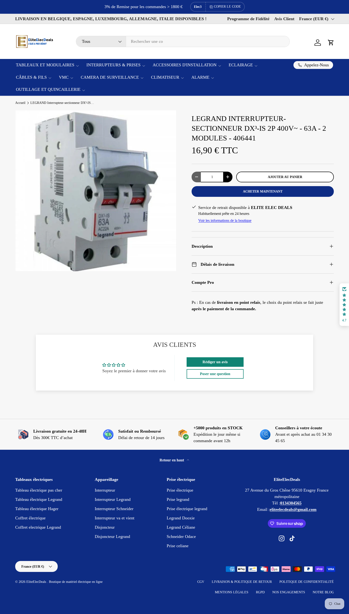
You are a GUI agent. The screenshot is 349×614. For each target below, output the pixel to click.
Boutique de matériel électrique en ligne (76, 582)
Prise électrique (180, 490)
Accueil (20, 103)
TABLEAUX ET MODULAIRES (45, 65)
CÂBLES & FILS (31, 77)
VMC (64, 77)
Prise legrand (178, 499)
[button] (331, 42)
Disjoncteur (105, 527)
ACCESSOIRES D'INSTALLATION (185, 65)
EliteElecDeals (36, 582)
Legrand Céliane (181, 527)
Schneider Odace (181, 536)
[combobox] (182, 41)
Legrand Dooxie (181, 518)
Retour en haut (172, 460)
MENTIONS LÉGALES (231, 592)
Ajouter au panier (285, 177)
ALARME (200, 77)
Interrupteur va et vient (114, 518)
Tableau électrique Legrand (38, 499)
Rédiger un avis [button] (215, 362)
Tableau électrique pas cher (38, 490)
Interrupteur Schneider (114, 508)
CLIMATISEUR (165, 77)
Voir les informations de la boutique (224, 220)
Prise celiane (178, 545)
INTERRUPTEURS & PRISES (113, 65)
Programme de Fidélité (248, 18)
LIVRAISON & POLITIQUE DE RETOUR (242, 582)
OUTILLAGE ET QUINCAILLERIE (48, 89)
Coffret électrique (30, 518)
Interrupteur (105, 490)
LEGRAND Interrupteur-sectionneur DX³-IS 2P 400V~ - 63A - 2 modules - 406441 (62, 103)
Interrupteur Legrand (113, 499)
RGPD (260, 592)
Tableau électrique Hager (36, 508)
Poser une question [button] (215, 374)
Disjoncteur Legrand (112, 536)
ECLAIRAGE (241, 65)
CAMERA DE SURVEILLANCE (110, 77)
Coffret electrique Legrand (38, 527)
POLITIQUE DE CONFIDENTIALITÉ (306, 582)
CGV (200, 582)
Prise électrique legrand (187, 508)
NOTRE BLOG (323, 592)
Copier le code (227, 6)
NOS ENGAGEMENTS (288, 592)
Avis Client (284, 18)
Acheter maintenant (263, 191)
